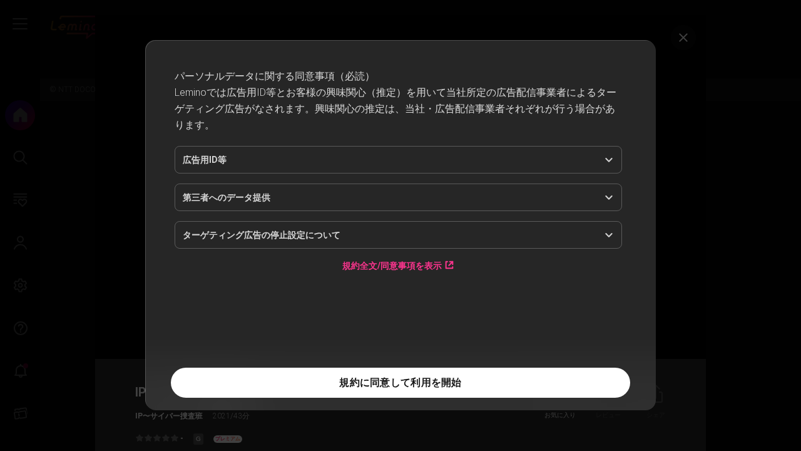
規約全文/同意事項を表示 (392, 341)
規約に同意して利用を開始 (400, 382)
